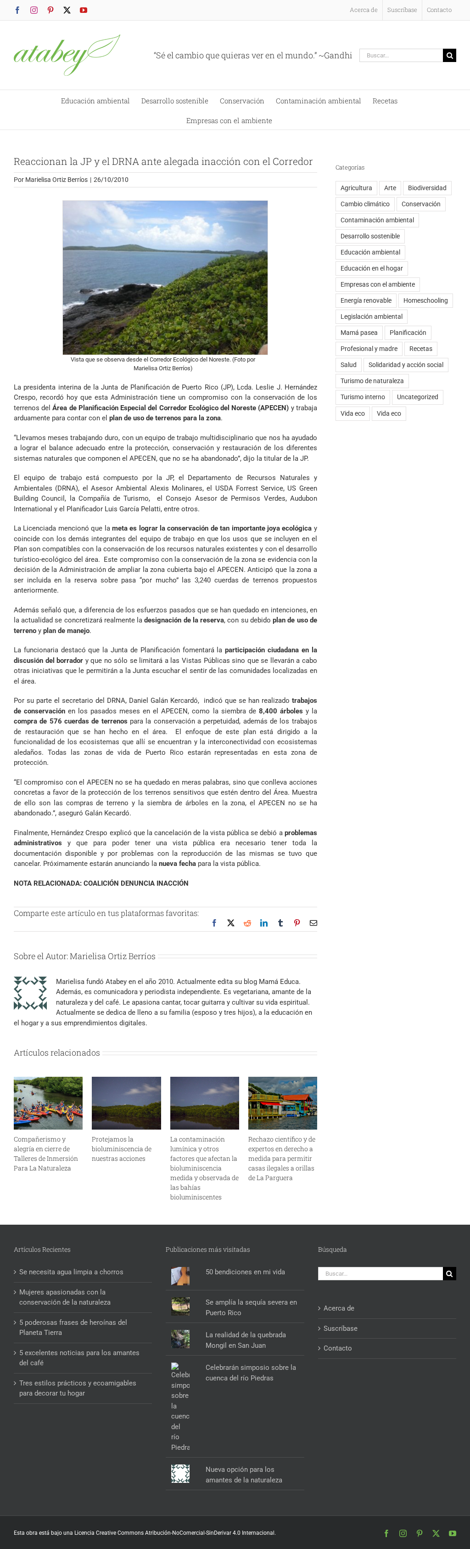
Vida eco (353, 413)
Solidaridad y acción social (406, 364)
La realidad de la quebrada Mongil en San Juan (246, 1340)
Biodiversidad (427, 188)
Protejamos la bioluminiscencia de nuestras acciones (121, 1149)
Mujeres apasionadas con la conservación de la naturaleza (65, 1297)
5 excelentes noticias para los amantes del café (79, 1358)
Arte (390, 188)
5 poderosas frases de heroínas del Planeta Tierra (73, 1327)
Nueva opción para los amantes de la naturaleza (244, 1474)
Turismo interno (363, 397)
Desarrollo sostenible (370, 236)
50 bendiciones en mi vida (245, 1272)
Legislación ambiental (372, 316)
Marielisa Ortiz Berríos (56, 179)
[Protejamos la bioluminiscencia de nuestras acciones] (126, 1081)
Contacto (338, 1348)
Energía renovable (366, 300)
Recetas (420, 348)
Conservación (421, 204)
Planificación (408, 332)
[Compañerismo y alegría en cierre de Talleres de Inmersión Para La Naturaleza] (48, 1081)
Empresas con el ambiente (378, 284)
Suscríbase (341, 1328)
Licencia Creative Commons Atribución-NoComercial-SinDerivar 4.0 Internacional (174, 1533)
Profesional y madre (369, 348)
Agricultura (356, 188)
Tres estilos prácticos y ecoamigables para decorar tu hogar (77, 1388)
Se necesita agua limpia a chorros (71, 1272)
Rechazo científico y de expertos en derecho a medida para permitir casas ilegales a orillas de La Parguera (281, 1158)
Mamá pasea (359, 332)
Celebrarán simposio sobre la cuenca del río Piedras (251, 1372)
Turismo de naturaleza (372, 380)
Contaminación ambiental (377, 220)
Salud (349, 364)
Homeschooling (425, 300)
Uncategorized (417, 397)
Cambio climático (365, 204)
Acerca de (339, 1308)
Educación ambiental (370, 252)
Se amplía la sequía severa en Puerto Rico (251, 1307)
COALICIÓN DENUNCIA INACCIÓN (136, 883)
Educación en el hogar (372, 268)
